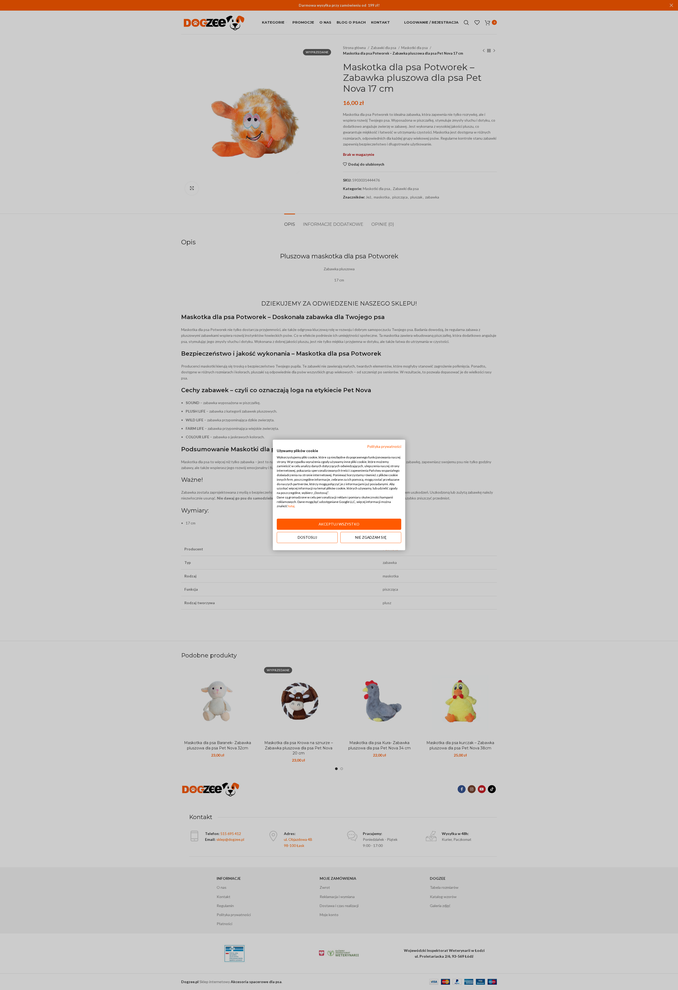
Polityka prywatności (384, 446)
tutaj (291, 506)
